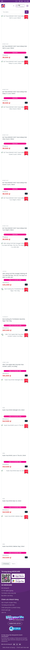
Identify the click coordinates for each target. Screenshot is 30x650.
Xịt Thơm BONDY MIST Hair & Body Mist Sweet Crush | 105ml (14, 183)
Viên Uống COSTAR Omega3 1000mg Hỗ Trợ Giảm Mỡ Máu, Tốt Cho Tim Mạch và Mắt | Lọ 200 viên (14, 275)
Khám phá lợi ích (15, 623)
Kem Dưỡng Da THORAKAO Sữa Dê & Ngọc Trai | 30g (13, 320)
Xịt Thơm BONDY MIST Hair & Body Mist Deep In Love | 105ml (14, 92)
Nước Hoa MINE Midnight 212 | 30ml (13, 410)
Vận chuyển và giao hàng (8, 602)
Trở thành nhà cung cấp (8, 593)
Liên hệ (3, 612)
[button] (20, 5)
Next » (14, 563)
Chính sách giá (5, 610)
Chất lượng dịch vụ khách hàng (10, 607)
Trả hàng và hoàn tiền (8, 605)
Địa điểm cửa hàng (7, 595)
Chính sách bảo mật (23, 647)
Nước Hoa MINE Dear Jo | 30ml (11, 501)
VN (28, 1)
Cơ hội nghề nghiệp (7, 590)
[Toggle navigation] (27, 6)
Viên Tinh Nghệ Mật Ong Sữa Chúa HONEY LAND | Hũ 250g (13, 365)
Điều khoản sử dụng (9, 647)
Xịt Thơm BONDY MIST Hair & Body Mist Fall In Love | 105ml (14, 47)
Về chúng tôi (5, 588)
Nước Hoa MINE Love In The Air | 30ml (14, 455)
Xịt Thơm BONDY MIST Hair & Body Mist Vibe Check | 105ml (14, 138)
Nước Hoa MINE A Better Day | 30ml (13, 546)
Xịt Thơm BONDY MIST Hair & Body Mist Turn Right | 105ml (14, 229)
